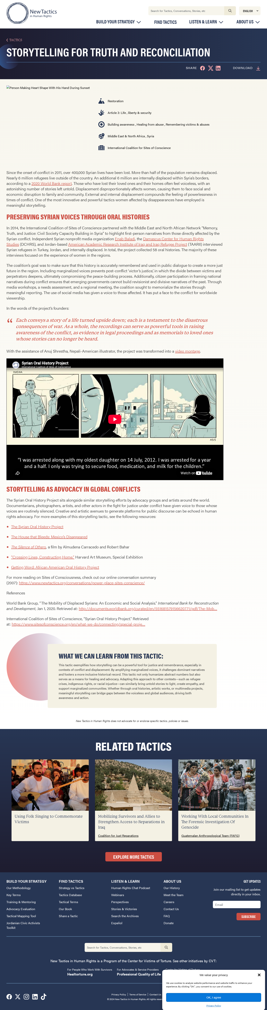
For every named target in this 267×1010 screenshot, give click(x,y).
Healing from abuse (150, 124)
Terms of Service (137, 994)
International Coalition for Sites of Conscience (139, 147)
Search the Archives (125, 916)
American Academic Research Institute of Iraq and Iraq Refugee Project (127, 244)
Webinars (117, 895)
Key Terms (13, 895)
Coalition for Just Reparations (118, 835)
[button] (259, 975)
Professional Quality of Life (139, 974)
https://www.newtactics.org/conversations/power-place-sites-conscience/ (82, 582)
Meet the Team (174, 895)
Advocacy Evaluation (20, 909)
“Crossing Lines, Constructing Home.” (42, 557)
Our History (172, 888)
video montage (187, 351)
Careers (169, 902)
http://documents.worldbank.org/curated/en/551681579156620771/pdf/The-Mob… (148, 608)
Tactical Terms (68, 902)
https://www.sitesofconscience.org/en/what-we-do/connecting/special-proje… (78, 624)
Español (116, 923)
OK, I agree (213, 997)
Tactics (15, 40)
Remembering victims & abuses (188, 124)
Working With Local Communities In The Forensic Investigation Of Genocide (214, 822)
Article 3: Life (117, 112)
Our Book (65, 909)
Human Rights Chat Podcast (130, 888)
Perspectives (120, 902)
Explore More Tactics (133, 856)
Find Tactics (165, 22)
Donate (169, 923)
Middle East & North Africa (126, 136)
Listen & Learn (203, 21)
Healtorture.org (80, 974)
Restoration (116, 101)
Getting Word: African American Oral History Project (55, 567)
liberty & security (139, 112)
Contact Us (171, 909)
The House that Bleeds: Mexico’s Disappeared (49, 536)
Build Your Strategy (115, 21)
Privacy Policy (213, 1005)
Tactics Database (70, 895)
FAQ (167, 916)
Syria (150, 136)
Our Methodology (18, 888)
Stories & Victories (124, 909)
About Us (245, 21)
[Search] (230, 10)
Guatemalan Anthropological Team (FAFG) (210, 835)
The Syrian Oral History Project (37, 526)
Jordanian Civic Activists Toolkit (23, 925)
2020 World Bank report (51, 183)
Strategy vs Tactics (71, 888)
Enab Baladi (125, 238)
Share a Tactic (68, 916)
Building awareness (121, 124)
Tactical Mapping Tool (21, 916)
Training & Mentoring (21, 902)
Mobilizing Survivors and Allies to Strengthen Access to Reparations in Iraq (131, 822)
